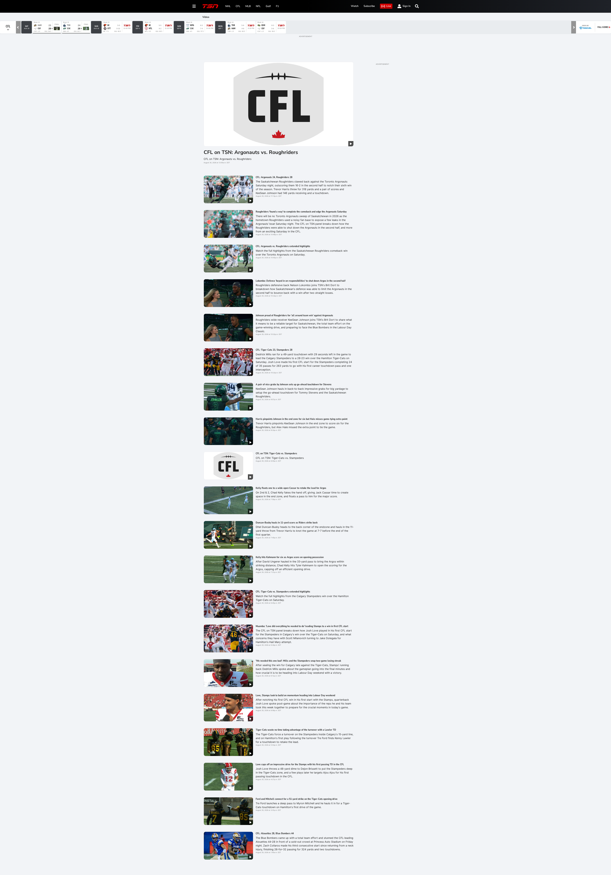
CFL (238, 6)
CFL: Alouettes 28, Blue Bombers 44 (275, 833)
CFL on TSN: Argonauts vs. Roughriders (251, 152)
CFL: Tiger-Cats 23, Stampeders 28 (274, 350)
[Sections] (194, 6)
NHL (228, 6)
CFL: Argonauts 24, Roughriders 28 (274, 177)
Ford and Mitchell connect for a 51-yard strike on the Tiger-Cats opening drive (296, 799)
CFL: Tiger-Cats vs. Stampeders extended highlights (283, 591)
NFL (258, 6)
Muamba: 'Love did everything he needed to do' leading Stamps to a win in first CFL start (302, 626)
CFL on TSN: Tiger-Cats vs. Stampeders (276, 453)
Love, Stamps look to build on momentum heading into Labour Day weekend (295, 695)
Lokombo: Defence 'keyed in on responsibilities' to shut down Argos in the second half (300, 281)
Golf (268, 6)
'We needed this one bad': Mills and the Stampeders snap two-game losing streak (298, 661)
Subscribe (369, 6)
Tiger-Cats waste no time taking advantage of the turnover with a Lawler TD (296, 730)
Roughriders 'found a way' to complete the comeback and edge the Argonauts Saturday (301, 211)
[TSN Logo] (210, 6)
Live (388, 6)
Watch (354, 6)
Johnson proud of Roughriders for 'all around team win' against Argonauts (294, 315)
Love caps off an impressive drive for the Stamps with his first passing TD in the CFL (300, 764)
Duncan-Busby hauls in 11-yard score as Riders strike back (286, 522)
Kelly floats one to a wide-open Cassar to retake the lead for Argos (291, 488)
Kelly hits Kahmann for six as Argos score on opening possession (290, 557)
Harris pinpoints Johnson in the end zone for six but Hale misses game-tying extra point (301, 419)
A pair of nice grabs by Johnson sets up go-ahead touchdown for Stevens (293, 384)
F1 (277, 6)
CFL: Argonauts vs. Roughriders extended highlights (283, 246)
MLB (248, 6)
